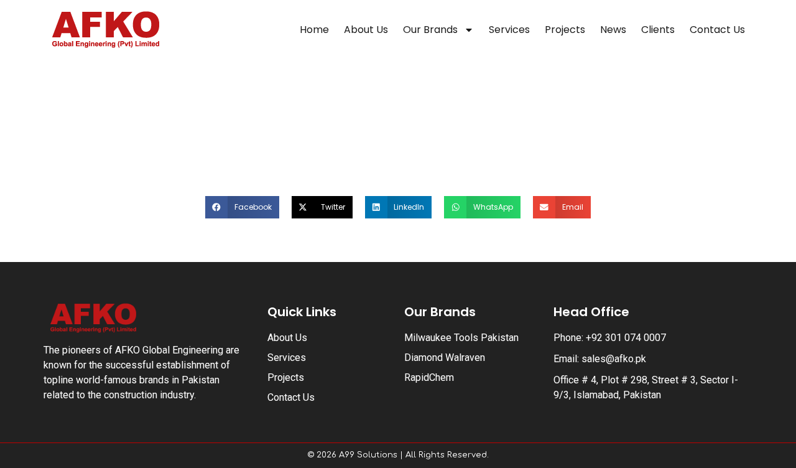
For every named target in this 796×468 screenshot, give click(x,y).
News (613, 29)
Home (314, 29)
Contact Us (717, 29)
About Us (366, 29)
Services (509, 29)
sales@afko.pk (613, 359)
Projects (565, 29)
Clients (658, 29)
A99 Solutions (368, 455)
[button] (242, 207)
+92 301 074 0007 (626, 338)
